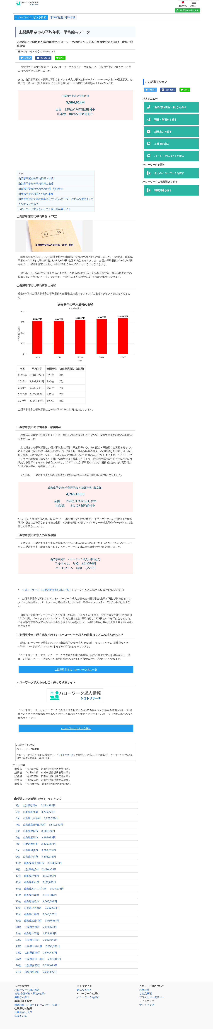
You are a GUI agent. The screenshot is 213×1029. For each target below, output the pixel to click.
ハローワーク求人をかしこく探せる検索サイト (44, 209)
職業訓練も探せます (189, 10)
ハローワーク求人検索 (27, 989)
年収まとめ (21, 1015)
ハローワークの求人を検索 (31, 17)
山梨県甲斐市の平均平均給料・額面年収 (40, 188)
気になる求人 (84, 989)
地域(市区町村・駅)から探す (30, 993)
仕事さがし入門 (23, 1012)
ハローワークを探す (88, 997)
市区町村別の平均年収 (62, 17)
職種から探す (22, 997)
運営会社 (144, 989)
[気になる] (183, 2)
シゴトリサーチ (66, 755)
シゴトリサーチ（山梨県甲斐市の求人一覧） (47, 589)
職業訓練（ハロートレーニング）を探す (37, 1004)
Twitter (27, 57)
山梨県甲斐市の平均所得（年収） (37, 178)
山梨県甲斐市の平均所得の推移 (35, 183)
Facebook (44, 57)
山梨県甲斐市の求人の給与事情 (35, 193)
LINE (61, 57)
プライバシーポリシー (151, 997)
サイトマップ (146, 1004)
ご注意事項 (145, 993)
